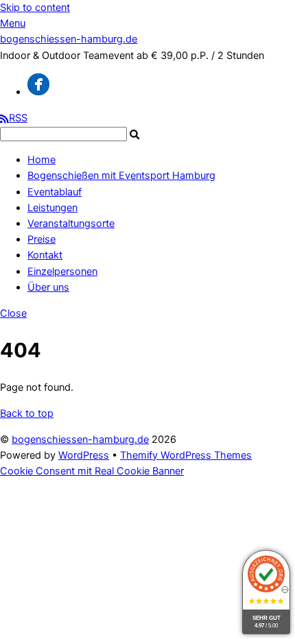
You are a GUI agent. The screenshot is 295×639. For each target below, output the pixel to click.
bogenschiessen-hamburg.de (80, 439)
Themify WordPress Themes (186, 455)
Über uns (48, 287)
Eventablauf (54, 192)
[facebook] (38, 92)
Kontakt (44, 255)
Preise (41, 239)
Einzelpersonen (62, 271)
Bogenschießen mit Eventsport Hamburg (121, 175)
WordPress (83, 455)
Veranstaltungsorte (71, 223)
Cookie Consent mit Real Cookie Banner (92, 471)
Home (41, 160)
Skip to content (35, 7)
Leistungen (52, 208)
